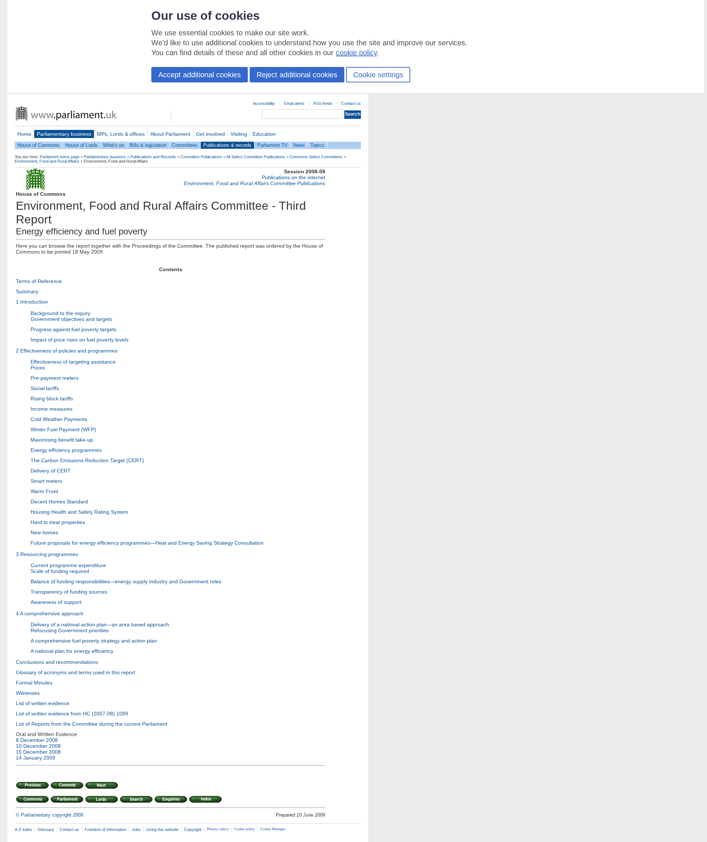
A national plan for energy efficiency (72, 651)
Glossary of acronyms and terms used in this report (75, 672)
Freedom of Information (105, 829)
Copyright (192, 829)
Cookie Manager (272, 829)
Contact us (351, 103)
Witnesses (28, 693)
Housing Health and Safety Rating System (79, 512)
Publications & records (227, 145)
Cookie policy (244, 829)
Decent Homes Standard (59, 502)
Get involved (210, 134)
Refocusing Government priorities (70, 630)
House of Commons (38, 145)
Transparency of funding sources (69, 592)
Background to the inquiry (60, 313)
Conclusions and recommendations (57, 662)
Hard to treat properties (58, 522)
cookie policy (356, 53)
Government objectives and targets (71, 319)
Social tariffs (45, 388)
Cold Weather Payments (59, 419)
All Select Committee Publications (255, 157)
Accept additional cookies (199, 75)
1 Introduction (32, 302)
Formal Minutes (34, 683)
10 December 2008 (38, 746)
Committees (185, 145)
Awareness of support (56, 602)
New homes (44, 532)
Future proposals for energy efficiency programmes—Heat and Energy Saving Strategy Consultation (147, 543)
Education (264, 134)
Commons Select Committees (315, 157)
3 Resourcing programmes (47, 554)
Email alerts (294, 103)
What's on (113, 145)
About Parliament (170, 134)
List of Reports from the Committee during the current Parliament (91, 724)
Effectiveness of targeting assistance (73, 362)
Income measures (52, 409)
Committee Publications (201, 157)
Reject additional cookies (297, 75)
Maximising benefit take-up (62, 440)
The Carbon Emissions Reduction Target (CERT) (87, 460)
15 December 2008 (38, 752)
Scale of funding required (60, 571)
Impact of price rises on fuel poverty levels (80, 340)
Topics (317, 145)
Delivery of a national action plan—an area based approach (100, 624)
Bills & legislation (148, 145)
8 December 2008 (37, 740)
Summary (27, 291)
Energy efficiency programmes (66, 450)
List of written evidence (42, 703)
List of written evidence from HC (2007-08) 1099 (72, 714)
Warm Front (44, 491)
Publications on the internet (293, 177)
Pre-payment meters (54, 378)
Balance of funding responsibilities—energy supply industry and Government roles (126, 581)
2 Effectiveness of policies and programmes (66, 351)
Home (24, 134)
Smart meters (46, 481)
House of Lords (81, 145)
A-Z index (23, 829)
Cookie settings (378, 75)
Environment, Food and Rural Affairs (47, 161)
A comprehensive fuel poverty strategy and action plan (94, 641)
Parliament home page (60, 157)
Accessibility (264, 103)
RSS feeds (323, 103)
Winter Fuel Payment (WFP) (63, 429)
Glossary (46, 829)
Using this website (162, 829)
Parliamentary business (64, 134)
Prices (38, 368)
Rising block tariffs (52, 398)
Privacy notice (218, 829)
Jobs (136, 829)
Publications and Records (153, 157)
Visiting (239, 134)
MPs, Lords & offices (121, 134)
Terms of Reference (39, 281)
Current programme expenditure (68, 565)
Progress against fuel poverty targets (73, 329)
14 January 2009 (35, 758)
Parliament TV (272, 145)
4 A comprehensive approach (50, 613)
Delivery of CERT (51, 471)
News (299, 145)
